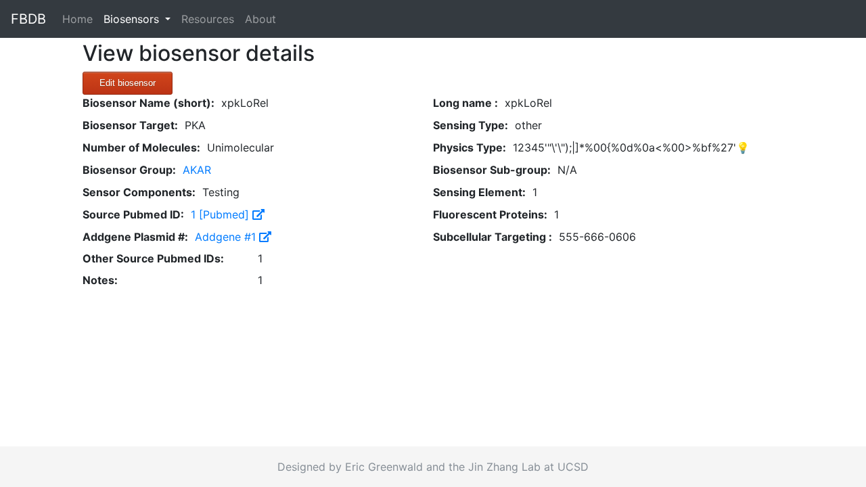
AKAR (197, 170)
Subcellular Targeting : (492, 237)
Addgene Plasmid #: (135, 237)
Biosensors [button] (133, 19)
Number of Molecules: (141, 147)
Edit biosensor (127, 83)
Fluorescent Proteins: (490, 214)
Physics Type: (469, 147)
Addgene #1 (227, 237)
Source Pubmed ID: (133, 214)
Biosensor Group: (129, 170)
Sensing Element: (479, 192)
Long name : (465, 103)
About (260, 19)
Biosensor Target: (130, 125)
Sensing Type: (470, 125)
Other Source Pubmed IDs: (153, 258)
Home (80, 18)
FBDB (28, 19)
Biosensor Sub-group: (492, 170)
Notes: (100, 280)
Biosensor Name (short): (148, 103)
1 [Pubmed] (221, 214)
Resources (207, 19)
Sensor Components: (139, 192)
